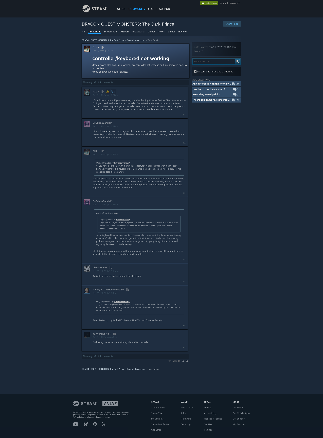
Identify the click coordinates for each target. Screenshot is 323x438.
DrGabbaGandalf (122, 163)
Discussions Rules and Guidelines (215, 71)
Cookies (208, 424)
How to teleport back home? (208, 89)
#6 (184, 326)
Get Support (239, 418)
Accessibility (210, 413)
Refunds (208, 429)
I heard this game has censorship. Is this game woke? (222, 99)
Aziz (95, 47)
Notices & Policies (213, 418)
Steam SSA (156, 413)
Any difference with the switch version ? (215, 83)
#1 (184, 115)
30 (183, 361)
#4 (184, 259)
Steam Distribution (160, 424)
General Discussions (136, 40)
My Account (239, 424)
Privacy (207, 407)
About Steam (158, 407)
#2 (184, 143)
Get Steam (238, 407)
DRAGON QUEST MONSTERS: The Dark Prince (103, 40)
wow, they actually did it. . (207, 94)
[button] (108, 91)
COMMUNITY (137, 9)
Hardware (186, 418)
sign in (223, 3)
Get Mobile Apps (241, 413)
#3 (184, 193)
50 (187, 361)
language (234, 3)
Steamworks (157, 418)
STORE (121, 9)
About (152, 9)
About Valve (187, 407)
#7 (184, 348)
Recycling (186, 424)
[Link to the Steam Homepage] (94, 11)
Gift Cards (156, 429)
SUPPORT (165, 9)
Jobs (183, 413)
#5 (184, 281)
